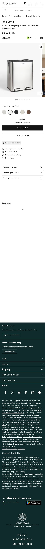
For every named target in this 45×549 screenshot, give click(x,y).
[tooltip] (41, 38)
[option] (4, 112)
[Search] (4, 10)
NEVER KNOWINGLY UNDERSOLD (23, 539)
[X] (12, 393)
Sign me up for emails (11, 335)
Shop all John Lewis (33, 16)
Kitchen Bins (16, 16)
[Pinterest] (26, 393)
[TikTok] (39, 393)
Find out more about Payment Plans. (13, 449)
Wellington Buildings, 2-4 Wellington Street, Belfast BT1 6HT (22, 437)
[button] (41, 3)
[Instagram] (32, 393)
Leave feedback (9, 351)
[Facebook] (5, 393)
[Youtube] (19, 393)
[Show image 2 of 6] (42, 70)
